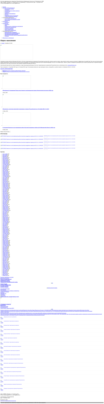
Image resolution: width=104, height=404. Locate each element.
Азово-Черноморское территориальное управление (12, 354)
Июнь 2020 (5, 224)
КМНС (6, 25)
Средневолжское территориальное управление (11, 321)
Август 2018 (5, 246)
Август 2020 (5, 222)
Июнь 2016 (5, 271)
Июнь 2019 (5, 236)
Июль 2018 (5, 247)
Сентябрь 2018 (6, 245)
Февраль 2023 (5, 194)
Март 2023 (5, 193)
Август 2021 (5, 211)
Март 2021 (5, 216)
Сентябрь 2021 (6, 210)
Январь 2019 (5, 241)
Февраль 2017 (5, 263)
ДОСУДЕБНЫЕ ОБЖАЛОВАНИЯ (11, 34)
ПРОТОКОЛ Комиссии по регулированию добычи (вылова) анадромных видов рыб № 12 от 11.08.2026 (59, 145)
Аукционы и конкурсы (9, 28)
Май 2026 (4, 156)
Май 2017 (4, 260)
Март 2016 (5, 274)
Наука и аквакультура (9, 29)
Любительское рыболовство (10, 27)
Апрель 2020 (5, 226)
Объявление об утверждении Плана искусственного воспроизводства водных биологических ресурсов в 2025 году (28, 90)
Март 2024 (5, 182)
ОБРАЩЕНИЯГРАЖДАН (3, 294)
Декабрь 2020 (5, 219)
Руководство (7, 11)
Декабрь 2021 (5, 208)
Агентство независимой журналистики (8, 400)
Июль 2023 (5, 189)
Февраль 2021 (5, 217)
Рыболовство (5, 23)
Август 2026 (5, 153)
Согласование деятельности (10, 18)
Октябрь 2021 (5, 209)
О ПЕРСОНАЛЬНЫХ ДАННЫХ (11, 16)
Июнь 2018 (5, 248)
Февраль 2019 (5, 240)
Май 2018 (4, 249)
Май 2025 (4, 168)
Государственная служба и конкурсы (12, 10)
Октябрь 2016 (5, 267)
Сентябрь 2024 (6, 176)
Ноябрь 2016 (5, 266)
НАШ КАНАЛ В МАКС (53, 287)
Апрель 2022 (5, 204)
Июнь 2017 (5, 259)
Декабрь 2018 (5, 242)
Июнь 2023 (5, 190)
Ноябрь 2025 (5, 162)
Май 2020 (4, 225)
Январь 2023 (5, 195)
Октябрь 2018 (5, 244)
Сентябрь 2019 (6, 233)
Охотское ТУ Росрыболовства (9, 7)
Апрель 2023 (5, 192)
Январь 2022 (5, 207)
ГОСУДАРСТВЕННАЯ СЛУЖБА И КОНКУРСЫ (9, 290)
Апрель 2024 (5, 181)
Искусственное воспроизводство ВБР (12, 19)
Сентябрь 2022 (6, 199)
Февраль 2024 (5, 183)
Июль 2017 (5, 258)
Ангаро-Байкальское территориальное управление (12, 350)
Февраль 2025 (5, 171)
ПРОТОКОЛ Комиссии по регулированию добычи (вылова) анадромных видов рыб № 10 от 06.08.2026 (59, 148)
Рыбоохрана (5, 21)
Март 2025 (5, 170)
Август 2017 (5, 257)
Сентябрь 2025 (6, 164)
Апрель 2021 (5, 215)
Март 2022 (5, 205)
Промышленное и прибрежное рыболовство (14, 26)
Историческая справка (9, 8)
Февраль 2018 (5, 252)
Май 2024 (4, 180)
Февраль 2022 (5, 206)
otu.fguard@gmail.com (72, 65)
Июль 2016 (5, 270)
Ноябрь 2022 (5, 197)
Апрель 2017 (5, 261)
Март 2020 (5, 227)
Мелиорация (7, 20)
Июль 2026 (5, 154)
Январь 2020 (5, 229)
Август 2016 (5, 269)
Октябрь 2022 (5, 198)
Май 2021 (4, 214)
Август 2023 (5, 188)
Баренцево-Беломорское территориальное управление (12, 346)
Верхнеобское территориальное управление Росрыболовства (13, 363)
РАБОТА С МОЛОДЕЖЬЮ (10, 13)
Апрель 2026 (5, 157)
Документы (7, 22)
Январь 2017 (5, 264)
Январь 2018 (5, 253)
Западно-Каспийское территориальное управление (12, 329)
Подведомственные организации (11, 15)
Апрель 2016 (5, 273)
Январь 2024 (5, 184)
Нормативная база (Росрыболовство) (4, 307)
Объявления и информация (10, 30)
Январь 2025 (5, 172)
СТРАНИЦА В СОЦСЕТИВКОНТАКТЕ (5, 305)
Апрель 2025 (5, 169)
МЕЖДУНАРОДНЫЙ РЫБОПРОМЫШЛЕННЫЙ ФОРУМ (16, 35)
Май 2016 (4, 272)
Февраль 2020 (5, 228)
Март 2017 (5, 262)
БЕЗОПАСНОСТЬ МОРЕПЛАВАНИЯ (12, 33)
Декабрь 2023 (5, 185)
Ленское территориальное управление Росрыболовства (12, 371)
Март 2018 (5, 251)
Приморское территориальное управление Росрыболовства (13, 388)
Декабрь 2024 (5, 173)
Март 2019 (5, 239)
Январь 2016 (5, 275)
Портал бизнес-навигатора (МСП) (7, 308)
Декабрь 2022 (5, 196)
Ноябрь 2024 (5, 174)
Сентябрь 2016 (6, 268)
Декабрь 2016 (5, 265)
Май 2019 (4, 237)
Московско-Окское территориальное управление (11, 325)
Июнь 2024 (5, 179)
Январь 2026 (5, 160)
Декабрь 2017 (5, 254)
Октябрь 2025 (5, 163)
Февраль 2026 (5, 159)
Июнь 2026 (5, 155)
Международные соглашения (11, 32)
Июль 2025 (5, 166)
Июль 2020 (5, 223)
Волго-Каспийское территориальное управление (11, 342)
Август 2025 (5, 165)
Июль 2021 (5, 212)
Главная (4, 6)
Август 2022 (5, 200)
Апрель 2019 (5, 238)
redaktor (3, 43)
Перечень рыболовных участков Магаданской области (6, 278)
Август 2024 (5, 177)
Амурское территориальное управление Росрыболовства (13, 384)
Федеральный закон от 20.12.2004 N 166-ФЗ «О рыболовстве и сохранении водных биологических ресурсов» (22, 315)
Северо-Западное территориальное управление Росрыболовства (14, 375)
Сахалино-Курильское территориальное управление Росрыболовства (15, 367)
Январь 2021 (5, 218)
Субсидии (7, 36)
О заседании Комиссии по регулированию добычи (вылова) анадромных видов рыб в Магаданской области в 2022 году (29, 127)
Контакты (7, 14)
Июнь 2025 (5, 167)
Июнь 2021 (5, 213)
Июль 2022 (5, 201)
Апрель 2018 (5, 250)
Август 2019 (5, 234)
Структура (7, 12)
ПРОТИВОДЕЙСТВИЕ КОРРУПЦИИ (5, 289)
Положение (7, 9)
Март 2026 (5, 158)
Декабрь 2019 (5, 230)
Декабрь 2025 (5, 161)
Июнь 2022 (5, 202)
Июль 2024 (5, 178)
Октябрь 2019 (5, 232)
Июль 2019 (5, 235)
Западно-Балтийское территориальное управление (12, 333)
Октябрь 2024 (5, 175)
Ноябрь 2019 (5, 231)
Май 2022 (4, 203)
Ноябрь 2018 (5, 243)
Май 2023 (4, 191)
